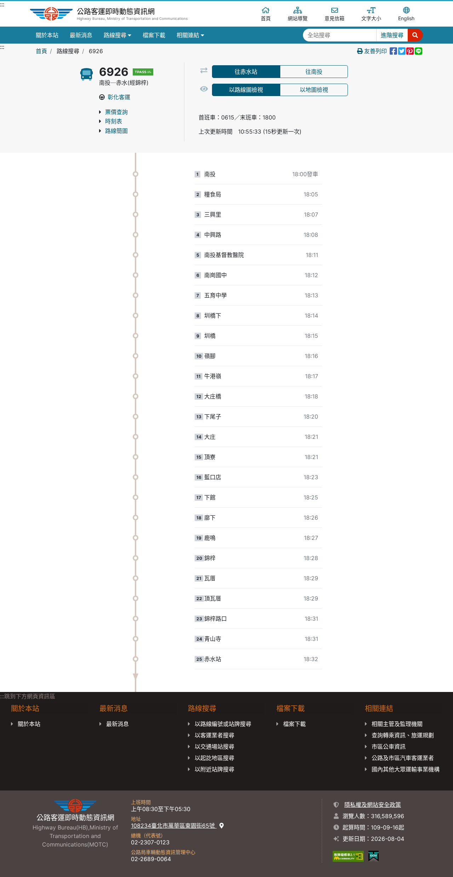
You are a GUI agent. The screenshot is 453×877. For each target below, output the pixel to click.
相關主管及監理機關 (397, 723)
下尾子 (212, 416)
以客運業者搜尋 (214, 735)
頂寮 (210, 456)
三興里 (212, 214)
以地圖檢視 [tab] (314, 89)
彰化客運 (119, 97)
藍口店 (212, 477)
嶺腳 (210, 355)
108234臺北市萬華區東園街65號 (174, 825)
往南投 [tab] (313, 71)
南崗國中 (215, 275)
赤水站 (212, 659)
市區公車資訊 (389, 746)
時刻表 (113, 121)
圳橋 (210, 335)
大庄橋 (212, 396)
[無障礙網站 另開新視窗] (348, 856)
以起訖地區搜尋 (214, 757)
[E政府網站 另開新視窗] (373, 856)
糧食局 (212, 194)
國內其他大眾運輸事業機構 (406, 769)
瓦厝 (210, 578)
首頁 (41, 51)
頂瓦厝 (212, 598)
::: (2, 4)
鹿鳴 (210, 537)
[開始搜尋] (415, 35)
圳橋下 (212, 315)
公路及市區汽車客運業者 (403, 757)
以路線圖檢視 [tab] (246, 89)
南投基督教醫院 (224, 254)
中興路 (212, 234)
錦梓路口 (215, 618)
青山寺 (212, 638)
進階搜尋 (392, 35)
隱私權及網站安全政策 (372, 804)
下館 (210, 497)
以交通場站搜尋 (214, 746)
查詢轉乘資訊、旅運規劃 (403, 735)
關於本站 (47, 35)
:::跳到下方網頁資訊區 (27, 696)
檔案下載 (154, 35)
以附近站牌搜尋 (214, 769)
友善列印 (375, 51)
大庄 (210, 436)
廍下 (210, 517)
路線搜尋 (115, 35)
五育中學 (215, 295)
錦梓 (210, 558)
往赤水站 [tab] (246, 71)
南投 (210, 174)
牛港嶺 (212, 376)
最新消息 (81, 35)
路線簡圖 (116, 130)
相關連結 (188, 35)
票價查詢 (116, 112)
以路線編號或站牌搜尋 (223, 723)
